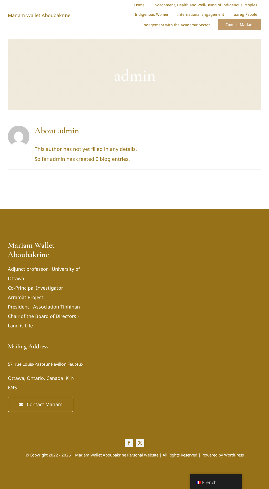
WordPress (234, 455)
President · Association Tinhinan (44, 307)
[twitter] (140, 443)
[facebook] (129, 443)
